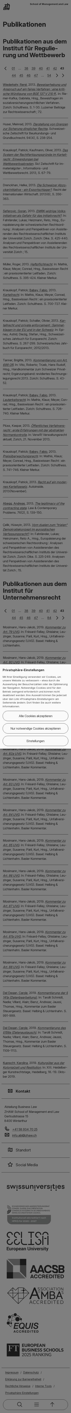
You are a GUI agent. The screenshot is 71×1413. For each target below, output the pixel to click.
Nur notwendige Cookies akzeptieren (35, 728)
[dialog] (35, 706)
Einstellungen (35, 741)
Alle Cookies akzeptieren (35, 716)
